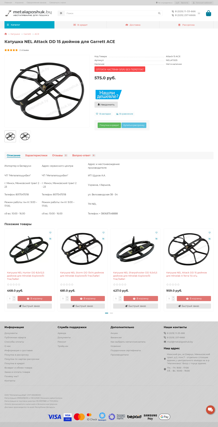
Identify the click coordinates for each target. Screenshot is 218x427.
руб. (182, 3)
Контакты (9, 380)
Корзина (19, 2)
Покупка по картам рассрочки (21, 359)
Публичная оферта (15, 337)
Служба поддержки (72, 327)
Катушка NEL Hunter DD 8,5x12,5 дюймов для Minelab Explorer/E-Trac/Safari (26, 275)
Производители (120, 354)
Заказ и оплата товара (17, 372)
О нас (7, 346)
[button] (5, 269)
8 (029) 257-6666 (185, 15)
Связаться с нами (57, 2)
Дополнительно (122, 327)
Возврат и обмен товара (18, 367)
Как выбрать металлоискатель (128, 341)
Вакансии (116, 337)
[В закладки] (50, 232)
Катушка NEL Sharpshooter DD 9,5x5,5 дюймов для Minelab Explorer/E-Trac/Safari (135, 275)
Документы (11, 333)
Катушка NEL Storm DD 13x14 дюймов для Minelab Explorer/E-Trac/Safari (82, 274)
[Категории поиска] (61, 13)
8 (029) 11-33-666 (185, 11)
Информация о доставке (18, 350)
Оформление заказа (36, 2)
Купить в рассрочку (133, 125)
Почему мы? (11, 376)
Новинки (116, 346)
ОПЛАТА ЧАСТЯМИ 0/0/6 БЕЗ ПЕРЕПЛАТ (120, 69)
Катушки (15, 34)
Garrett (27, 34)
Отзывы (59, 155)
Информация (14, 327)
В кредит (82, 25)
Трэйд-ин (63, 346)
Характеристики (36, 155)
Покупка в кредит (109, 125)
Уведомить (107, 104)
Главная (8, 2)
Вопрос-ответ (83, 155)
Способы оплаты (14, 341)
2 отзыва (23, 50)
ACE (37, 34)
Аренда (62, 333)
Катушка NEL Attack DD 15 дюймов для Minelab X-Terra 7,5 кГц (186, 274)
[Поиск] (159, 13)
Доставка (135, 25)
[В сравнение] (50, 238)
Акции (114, 333)
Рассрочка (188, 25)
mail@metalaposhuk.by (180, 341)
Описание (13, 155)
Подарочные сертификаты (126, 350)
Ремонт (62, 341)
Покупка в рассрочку (16, 354)
